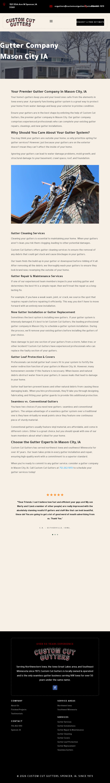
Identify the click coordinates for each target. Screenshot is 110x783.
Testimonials (17, 714)
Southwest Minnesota (67, 710)
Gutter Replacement (66, 746)
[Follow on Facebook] (55, 687)
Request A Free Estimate (90, 22)
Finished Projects (18, 710)
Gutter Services (64, 722)
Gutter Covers (63, 738)
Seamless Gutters (65, 750)
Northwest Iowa (64, 706)
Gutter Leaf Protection (67, 742)
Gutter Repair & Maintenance (70, 730)
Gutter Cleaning (64, 734)
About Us (15, 706)
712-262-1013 (97, 6)
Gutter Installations (66, 726)
